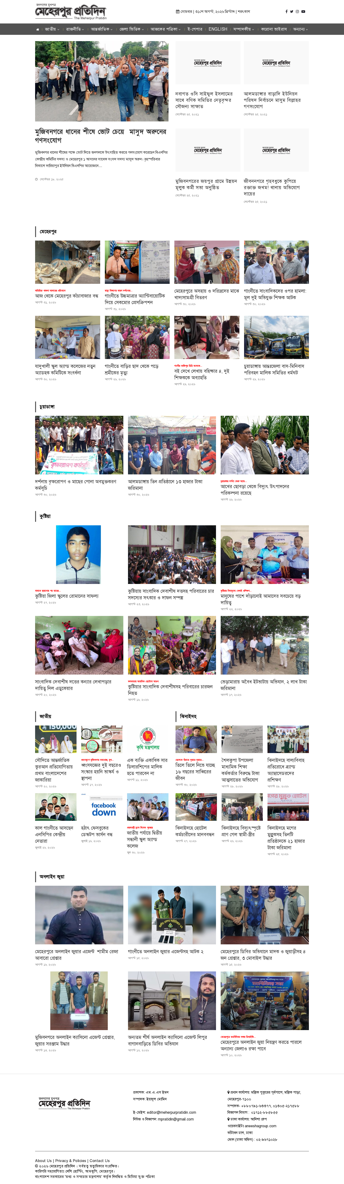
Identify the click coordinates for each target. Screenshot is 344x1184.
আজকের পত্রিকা (164, 29)
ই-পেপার (195, 29)
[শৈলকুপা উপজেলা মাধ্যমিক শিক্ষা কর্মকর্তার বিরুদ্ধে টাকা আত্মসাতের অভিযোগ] (242, 739)
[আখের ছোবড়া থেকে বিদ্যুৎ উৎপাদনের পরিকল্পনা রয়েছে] (265, 445)
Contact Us (100, 1161)
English (218, 29)
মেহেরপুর (48, 232)
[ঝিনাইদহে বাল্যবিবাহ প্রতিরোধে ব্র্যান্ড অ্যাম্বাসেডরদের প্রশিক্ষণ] (288, 739)
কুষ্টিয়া (45, 516)
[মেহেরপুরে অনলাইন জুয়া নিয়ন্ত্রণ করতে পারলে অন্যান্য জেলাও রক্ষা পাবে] (265, 1000)
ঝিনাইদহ (188, 717)
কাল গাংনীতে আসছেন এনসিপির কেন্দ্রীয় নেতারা (54, 834)
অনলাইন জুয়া (52, 877)
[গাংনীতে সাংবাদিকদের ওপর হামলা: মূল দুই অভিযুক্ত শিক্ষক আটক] (276, 262)
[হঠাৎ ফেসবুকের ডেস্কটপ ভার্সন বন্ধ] (102, 807)
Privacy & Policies (70, 1161)
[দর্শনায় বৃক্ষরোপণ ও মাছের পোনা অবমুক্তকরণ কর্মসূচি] (79, 445)
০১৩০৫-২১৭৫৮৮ (286, 1106)
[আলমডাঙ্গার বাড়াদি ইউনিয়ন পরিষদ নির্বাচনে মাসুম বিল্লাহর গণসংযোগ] (276, 62)
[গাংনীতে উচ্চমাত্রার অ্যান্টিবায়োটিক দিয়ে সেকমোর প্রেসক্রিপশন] (137, 262)
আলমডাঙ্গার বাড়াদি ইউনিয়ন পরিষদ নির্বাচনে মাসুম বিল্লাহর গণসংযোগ (272, 100)
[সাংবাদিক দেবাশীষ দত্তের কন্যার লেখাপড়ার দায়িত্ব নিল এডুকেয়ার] (79, 645)
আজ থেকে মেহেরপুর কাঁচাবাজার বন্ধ (66, 296)
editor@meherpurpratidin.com (171, 1112)
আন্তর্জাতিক (100, 29)
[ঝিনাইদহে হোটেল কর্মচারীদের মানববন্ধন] (196, 807)
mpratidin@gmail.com (176, 1119)
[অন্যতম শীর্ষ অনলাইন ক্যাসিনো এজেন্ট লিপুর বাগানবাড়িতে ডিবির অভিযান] (172, 1000)
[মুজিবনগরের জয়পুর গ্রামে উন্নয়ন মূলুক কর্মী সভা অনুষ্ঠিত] (208, 150)
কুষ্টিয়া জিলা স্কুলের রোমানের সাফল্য (67, 596)
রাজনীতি (73, 29)
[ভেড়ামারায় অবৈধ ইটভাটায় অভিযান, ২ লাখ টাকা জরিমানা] (265, 645)
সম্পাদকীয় (242, 29)
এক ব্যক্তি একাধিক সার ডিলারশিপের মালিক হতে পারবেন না (147, 766)
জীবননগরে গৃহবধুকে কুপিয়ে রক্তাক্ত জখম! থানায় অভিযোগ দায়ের (272, 187)
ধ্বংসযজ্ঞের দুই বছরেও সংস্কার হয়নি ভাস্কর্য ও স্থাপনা (101, 771)
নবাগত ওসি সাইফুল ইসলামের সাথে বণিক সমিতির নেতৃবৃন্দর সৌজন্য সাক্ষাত (204, 100)
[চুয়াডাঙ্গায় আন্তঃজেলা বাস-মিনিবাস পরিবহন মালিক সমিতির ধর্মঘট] (276, 337)
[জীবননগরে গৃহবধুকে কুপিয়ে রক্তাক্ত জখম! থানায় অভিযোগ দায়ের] (276, 150)
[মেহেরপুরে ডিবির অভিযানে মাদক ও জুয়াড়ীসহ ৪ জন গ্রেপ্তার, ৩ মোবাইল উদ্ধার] (265, 915)
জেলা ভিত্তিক (130, 29)
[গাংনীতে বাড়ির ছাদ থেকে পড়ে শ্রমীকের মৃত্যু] (137, 337)
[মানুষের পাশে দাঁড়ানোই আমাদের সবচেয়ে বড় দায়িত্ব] (265, 554)
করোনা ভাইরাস (274, 29)
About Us (43, 1161)
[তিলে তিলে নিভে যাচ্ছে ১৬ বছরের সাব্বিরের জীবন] (196, 739)
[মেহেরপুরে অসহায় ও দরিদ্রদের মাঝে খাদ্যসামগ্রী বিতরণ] (206, 262)
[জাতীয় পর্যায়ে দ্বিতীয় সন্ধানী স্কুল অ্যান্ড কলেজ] (147, 807)
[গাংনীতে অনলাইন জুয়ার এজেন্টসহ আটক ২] (172, 915)
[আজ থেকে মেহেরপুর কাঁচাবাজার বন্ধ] (67, 262)
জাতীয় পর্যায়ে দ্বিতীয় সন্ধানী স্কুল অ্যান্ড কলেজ (144, 839)
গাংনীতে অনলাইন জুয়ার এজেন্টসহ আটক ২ (166, 952)
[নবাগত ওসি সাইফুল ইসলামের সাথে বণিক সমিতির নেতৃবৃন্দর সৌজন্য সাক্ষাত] (208, 62)
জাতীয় (50, 29)
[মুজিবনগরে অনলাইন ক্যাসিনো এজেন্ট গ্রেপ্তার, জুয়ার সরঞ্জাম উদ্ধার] (79, 1000)
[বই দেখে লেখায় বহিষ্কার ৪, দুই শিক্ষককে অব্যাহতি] (206, 337)
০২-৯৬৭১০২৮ (267, 1139)
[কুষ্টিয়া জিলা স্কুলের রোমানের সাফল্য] (79, 554)
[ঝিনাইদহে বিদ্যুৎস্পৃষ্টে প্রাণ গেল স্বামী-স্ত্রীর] (242, 807)
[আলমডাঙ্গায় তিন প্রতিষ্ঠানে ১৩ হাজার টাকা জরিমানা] (172, 445)
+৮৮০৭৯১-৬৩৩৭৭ (256, 1106)
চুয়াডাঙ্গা (47, 407)
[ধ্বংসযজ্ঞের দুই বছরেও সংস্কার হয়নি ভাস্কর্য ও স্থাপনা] (102, 739)
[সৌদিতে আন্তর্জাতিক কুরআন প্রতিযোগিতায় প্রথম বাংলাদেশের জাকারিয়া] (56, 739)
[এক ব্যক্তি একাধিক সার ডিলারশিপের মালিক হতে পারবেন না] (147, 739)
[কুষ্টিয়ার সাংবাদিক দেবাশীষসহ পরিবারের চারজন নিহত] (172, 645)
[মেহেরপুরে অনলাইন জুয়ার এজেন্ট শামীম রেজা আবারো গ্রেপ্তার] (79, 915)
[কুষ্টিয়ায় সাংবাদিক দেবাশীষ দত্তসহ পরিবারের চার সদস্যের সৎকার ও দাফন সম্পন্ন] (172, 554)
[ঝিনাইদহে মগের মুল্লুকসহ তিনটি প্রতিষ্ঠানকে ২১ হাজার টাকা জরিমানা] (288, 807)
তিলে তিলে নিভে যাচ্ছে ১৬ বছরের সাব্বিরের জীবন (195, 771)
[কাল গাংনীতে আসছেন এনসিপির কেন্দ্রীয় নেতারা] (56, 807)
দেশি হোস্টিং (74, 1171)
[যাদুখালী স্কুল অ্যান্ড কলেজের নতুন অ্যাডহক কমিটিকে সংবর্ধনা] (67, 337)
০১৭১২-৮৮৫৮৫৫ (264, 1112)
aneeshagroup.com (260, 1126)
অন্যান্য (299, 29)
